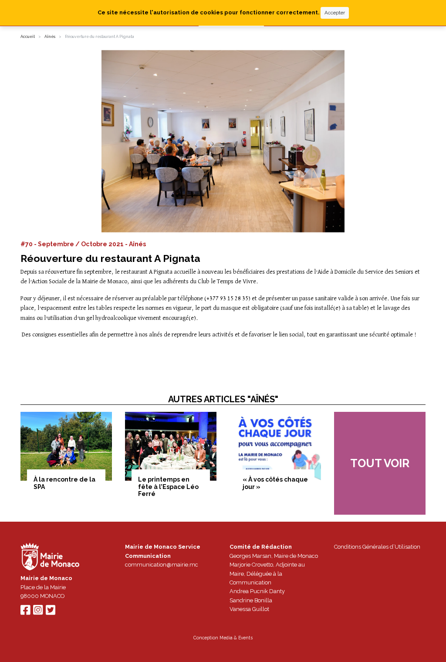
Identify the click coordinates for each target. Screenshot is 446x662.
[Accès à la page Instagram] (38, 612)
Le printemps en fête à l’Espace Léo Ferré (168, 487)
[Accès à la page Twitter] (50, 612)
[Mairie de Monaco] (50, 557)
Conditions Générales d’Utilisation (377, 546)
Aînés (49, 36)
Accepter (334, 13)
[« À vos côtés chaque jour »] (275, 446)
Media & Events (236, 637)
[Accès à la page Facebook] (25, 612)
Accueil (27, 36)
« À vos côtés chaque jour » (275, 483)
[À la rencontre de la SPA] (66, 446)
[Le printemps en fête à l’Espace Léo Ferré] (170, 446)
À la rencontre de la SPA (64, 483)
